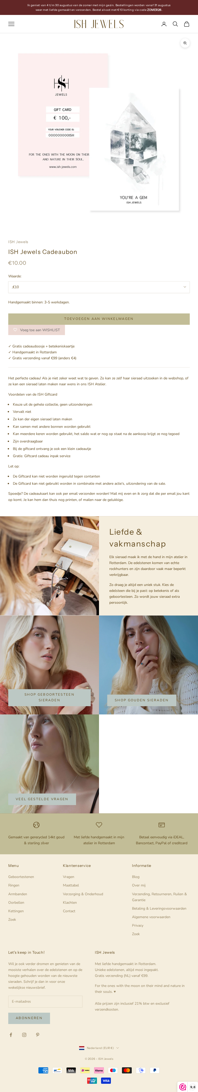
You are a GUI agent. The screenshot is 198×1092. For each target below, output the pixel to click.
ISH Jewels (18, 242)
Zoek (12, 919)
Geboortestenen (21, 876)
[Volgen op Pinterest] (37, 1034)
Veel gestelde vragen (42, 799)
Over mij (139, 885)
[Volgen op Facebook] (10, 1034)
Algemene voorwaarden (151, 917)
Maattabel (71, 885)
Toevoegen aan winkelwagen (99, 319)
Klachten (70, 902)
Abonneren (29, 1018)
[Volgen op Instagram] (24, 1034)
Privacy (137, 925)
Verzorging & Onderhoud (83, 894)
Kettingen (16, 911)
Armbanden (17, 894)
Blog (135, 876)
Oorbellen (16, 902)
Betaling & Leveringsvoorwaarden (159, 908)
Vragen (68, 876)
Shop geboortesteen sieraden (49, 697)
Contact (69, 911)
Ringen (13, 885)
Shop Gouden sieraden (142, 700)
